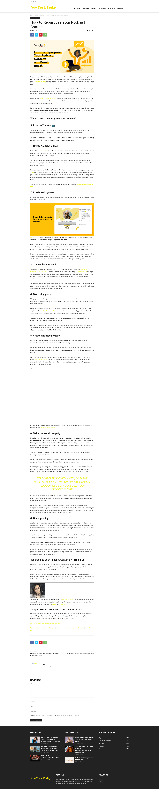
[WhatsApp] (45, 35)
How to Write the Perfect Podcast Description (80, 654)
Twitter (54, 604)
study (32, 172)
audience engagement (48, 427)
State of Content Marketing (48, 98)
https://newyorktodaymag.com (50, 666)
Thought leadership (115, 9)
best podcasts (43, 151)
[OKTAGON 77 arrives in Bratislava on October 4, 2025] (35, 758)
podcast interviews (41, 359)
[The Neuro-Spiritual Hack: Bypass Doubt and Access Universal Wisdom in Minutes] (35, 749)
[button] (126, 9)
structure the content (47, 311)
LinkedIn (62, 604)
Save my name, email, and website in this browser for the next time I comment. (56, 716)
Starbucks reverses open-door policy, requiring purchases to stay (44, 654)
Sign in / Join (33, 1)
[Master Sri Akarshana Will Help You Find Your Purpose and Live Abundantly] (69, 740)
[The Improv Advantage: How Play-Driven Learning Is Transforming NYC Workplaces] (35, 740)
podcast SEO (82, 272)
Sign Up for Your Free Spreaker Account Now (45, 623)
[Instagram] (101, 781)
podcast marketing (40, 82)
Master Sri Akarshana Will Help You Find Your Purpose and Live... (84, 739)
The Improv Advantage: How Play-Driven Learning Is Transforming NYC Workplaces (50, 739)
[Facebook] (32, 35)
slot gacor (52, 628)
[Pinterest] (41, 35)
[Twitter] (36, 35)
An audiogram (34, 237)
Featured (102, 9)
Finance (77, 9)
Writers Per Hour (67, 599)
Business (86, 9)
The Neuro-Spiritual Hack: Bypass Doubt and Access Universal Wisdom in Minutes (49, 748)
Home (31, 15)
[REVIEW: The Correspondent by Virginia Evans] (69, 760)
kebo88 (32, 628)
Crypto (93, 9)
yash (33, 30)
